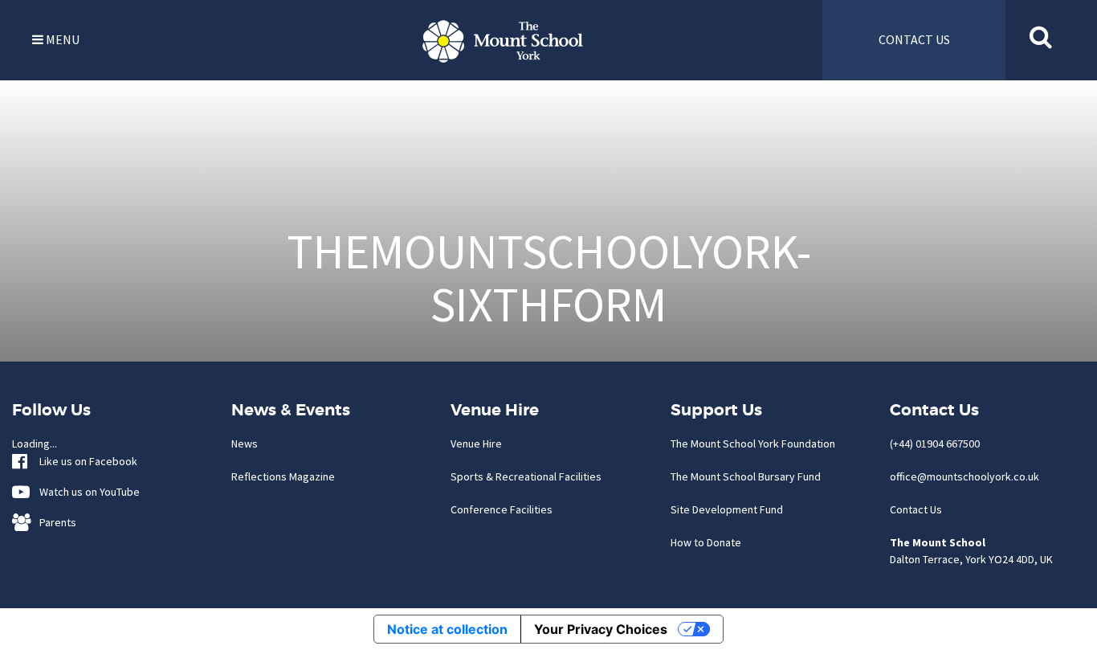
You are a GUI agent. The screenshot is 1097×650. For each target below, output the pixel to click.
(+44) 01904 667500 (935, 443)
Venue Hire (476, 443)
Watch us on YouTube (86, 491)
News (244, 443)
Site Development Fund (727, 509)
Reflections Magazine (283, 476)
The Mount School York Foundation (753, 443)
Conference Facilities (502, 509)
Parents (54, 522)
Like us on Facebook (84, 461)
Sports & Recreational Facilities (526, 476)
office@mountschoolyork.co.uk (964, 476)
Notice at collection (447, 629)
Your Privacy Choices (600, 629)
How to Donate (706, 542)
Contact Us (916, 509)
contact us (914, 39)
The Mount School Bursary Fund (746, 476)
